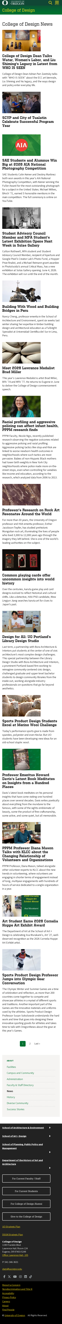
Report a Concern (11, 1285)
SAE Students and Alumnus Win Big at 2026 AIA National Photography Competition (29, 164)
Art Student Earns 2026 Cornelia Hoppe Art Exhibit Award (30, 923)
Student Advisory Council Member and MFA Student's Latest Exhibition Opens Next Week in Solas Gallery (27, 239)
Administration (15, 1079)
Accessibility (8, 1293)
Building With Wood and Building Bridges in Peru (30, 308)
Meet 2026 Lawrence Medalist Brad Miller (28, 370)
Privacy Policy (9, 1297)
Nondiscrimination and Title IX (17, 1289)
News (10, 1091)
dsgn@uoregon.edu (12, 1269)
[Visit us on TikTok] (30, 1277)
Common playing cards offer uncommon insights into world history (28, 579)
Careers (6, 1301)
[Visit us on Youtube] (15, 1277)
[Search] (50, 3)
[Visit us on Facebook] (4, 1277)
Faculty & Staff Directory (20, 1085)
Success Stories (15, 1109)
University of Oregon (15, 1315)
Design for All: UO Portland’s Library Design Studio (26, 639)
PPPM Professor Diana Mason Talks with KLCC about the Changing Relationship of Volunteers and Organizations (27, 854)
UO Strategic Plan (11, 1226)
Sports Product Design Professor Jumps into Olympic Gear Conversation (30, 979)
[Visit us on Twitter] (9, 1277)
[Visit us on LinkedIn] (25, 1277)
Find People (8, 1309)
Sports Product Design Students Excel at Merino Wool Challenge (29, 723)
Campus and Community (20, 1073)
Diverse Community (17, 1103)
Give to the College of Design (26, 1216)
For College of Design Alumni (26, 1203)
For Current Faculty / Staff (26, 1178)
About (10, 1060)
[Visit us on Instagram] (20, 1277)
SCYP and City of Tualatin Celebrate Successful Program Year (28, 122)
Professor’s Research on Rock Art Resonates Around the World (31, 512)
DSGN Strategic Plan (12, 1234)
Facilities (11, 1067)
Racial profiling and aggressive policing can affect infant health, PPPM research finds (30, 426)
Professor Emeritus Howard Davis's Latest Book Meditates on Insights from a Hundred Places (28, 781)
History (11, 1097)
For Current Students (26, 1191)
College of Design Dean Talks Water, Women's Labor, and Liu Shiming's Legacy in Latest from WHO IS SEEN (29, 62)
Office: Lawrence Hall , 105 (15, 1255)
